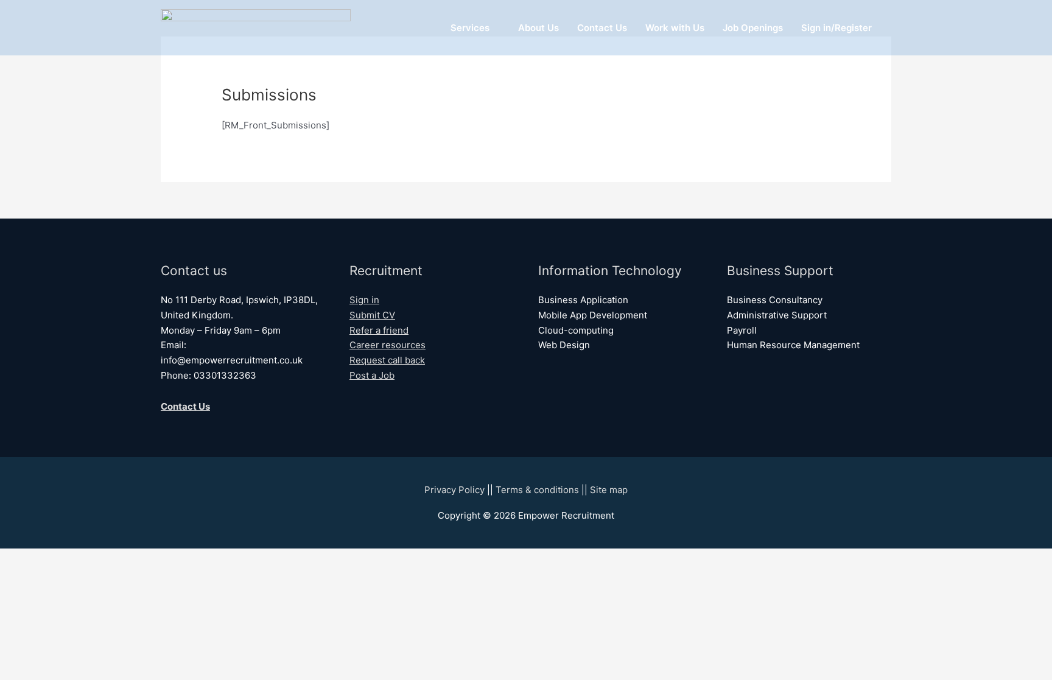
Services (470, 27)
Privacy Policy (454, 490)
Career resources (387, 345)
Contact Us (602, 27)
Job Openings (753, 27)
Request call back (387, 360)
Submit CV (372, 315)
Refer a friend (379, 330)
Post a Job (371, 375)
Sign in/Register (836, 27)
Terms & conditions (537, 490)
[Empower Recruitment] (256, 27)
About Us (538, 27)
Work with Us (674, 27)
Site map (609, 490)
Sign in (364, 300)
